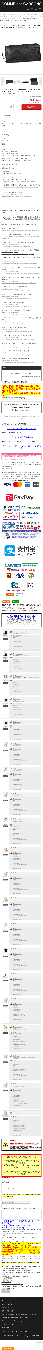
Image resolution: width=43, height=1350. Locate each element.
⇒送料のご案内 (6, 1282)
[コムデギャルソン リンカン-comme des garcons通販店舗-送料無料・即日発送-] (22, 3)
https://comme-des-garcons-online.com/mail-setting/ (16, 1226)
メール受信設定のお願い (22, 437)
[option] (21, 53)
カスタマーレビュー (7, 1304)
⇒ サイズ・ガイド (7, 468)
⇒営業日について (7, 1280)
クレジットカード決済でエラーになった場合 (22, 447)
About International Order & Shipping (12, 1321)
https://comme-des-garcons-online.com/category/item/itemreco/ (21, 230)
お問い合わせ (5, 1307)
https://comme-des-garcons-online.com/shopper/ (17, 196)
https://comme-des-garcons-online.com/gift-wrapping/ (19, 181)
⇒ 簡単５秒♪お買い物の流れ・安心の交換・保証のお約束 (18, 478)
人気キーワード (24, 1258)
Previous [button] (3, 81)
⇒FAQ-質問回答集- (7, 1278)
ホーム (3, 1300)
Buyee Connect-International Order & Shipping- (15, 1317)
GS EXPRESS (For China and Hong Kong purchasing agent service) (20, 1314)
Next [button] (40, 81)
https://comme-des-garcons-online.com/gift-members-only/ (20, 187)
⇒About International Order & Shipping (12, 1284)
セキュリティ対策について (23, 428)
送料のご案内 (5, 1328)
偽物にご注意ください (8, 1311)
